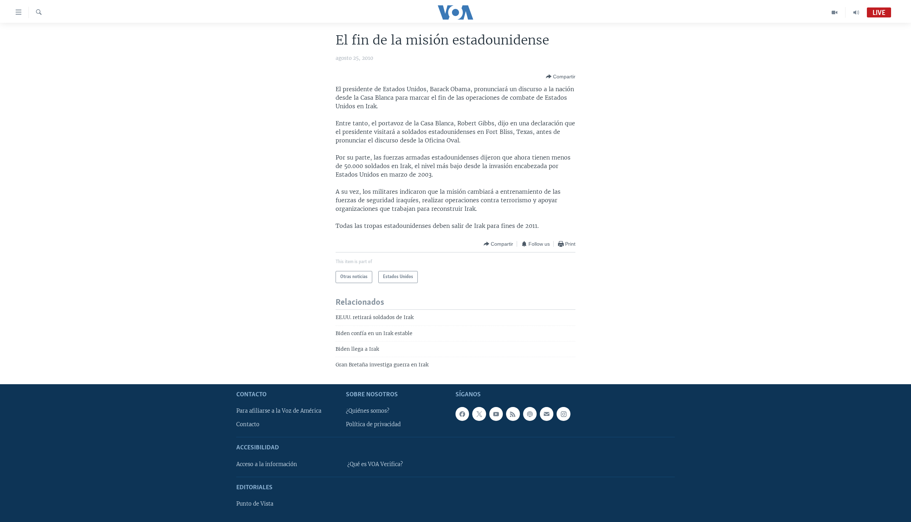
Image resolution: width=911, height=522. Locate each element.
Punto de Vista (254, 504)
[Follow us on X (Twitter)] (479, 414)
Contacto (247, 424)
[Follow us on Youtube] (496, 414)
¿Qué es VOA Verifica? (375, 464)
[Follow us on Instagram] (563, 414)
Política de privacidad (373, 424)
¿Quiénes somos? (367, 411)
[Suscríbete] (546, 414)
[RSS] (513, 414)
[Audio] (856, 12)
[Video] (835, 12)
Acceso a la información (266, 464)
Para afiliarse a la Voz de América (278, 411)
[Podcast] (530, 414)
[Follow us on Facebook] (462, 414)
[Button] (560, 76)
